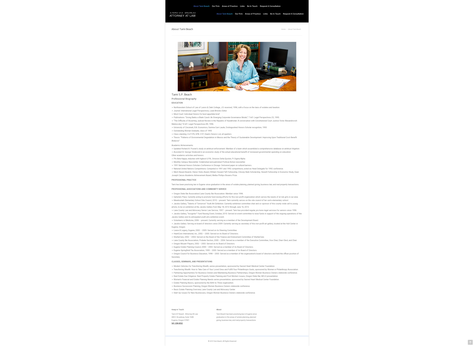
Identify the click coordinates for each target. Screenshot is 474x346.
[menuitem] (224, 14)
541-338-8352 (177, 323)
